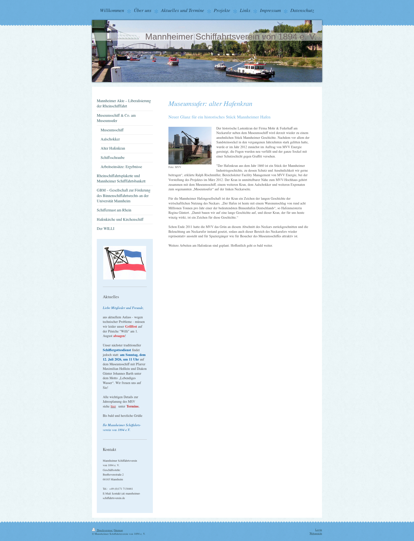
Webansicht (316, 533)
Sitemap (118, 530)
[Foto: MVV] (190, 145)
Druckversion (104, 530)
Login (318, 529)
